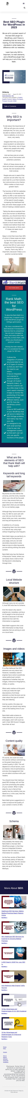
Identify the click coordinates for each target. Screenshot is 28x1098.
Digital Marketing (6, 95)
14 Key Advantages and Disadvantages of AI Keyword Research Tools (11, 1035)
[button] (23, 3)
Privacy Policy (5, 1047)
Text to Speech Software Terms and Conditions (5, 1059)
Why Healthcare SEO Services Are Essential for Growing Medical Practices (13, 939)
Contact (5, 1052)
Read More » (4, 917)
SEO (13, 95)
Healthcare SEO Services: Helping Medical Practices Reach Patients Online (13, 913)
